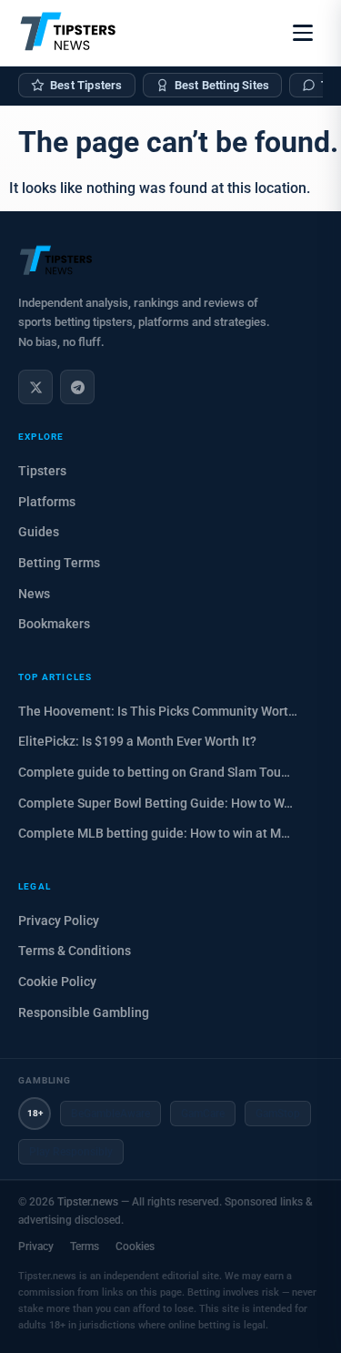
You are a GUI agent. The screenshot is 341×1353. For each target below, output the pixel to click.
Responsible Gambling (83, 1012)
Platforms (46, 501)
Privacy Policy (58, 920)
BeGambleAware (110, 1113)
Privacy (36, 1246)
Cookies (135, 1246)
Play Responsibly (71, 1151)
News (34, 593)
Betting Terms (59, 562)
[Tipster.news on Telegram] (77, 387)
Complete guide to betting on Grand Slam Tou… (154, 772)
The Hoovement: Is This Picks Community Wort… (157, 711)
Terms (84, 1246)
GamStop (278, 1113)
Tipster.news (87, 1201)
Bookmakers (54, 623)
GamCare (203, 1113)
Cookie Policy (57, 981)
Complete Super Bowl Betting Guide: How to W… (155, 803)
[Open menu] (303, 33)
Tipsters (42, 470)
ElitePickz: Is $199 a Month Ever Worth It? (137, 741)
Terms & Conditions (74, 950)
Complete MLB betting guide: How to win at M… (154, 833)
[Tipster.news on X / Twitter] (35, 387)
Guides (38, 531)
